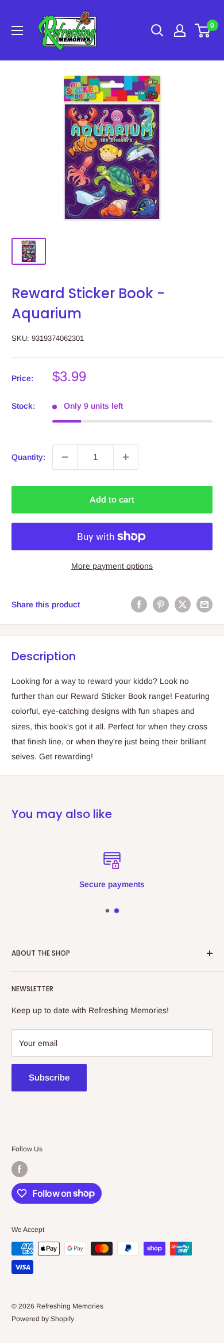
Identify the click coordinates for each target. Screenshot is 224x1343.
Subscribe (49, 1077)
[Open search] (157, 30)
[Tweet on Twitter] (183, 604)
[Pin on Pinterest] (161, 604)
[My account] (180, 30)
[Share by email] (204, 604)
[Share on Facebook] (139, 604)
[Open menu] (17, 30)
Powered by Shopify (42, 1319)
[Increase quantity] (126, 457)
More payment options (112, 565)
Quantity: (28, 457)
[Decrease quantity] (65, 457)
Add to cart (112, 499)
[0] (203, 30)
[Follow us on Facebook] (19, 1169)
